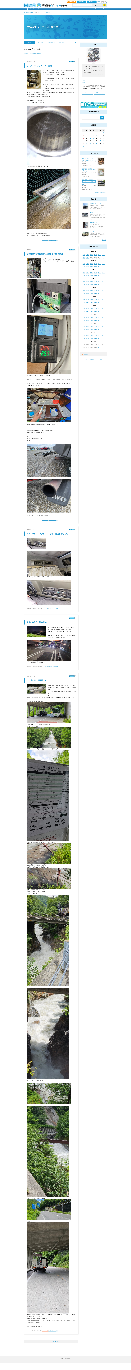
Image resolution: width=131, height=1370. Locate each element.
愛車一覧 (104, 240)
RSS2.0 (86, 354)
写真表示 (39, 53)
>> (105, 125)
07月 (84, 258)
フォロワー (99, 93)
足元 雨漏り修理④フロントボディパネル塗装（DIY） (89, 182)
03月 (91, 255)
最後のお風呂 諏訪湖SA (37, 622)
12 (93, 138)
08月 (87, 258)
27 (96, 143)
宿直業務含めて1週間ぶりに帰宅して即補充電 (45, 254)
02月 (87, 255)
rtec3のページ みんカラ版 (43, 26)
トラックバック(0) (53, 240)
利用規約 (92, 359)
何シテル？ (95, 74)
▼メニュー (73, 42)
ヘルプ (98, 1)
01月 (84, 255)
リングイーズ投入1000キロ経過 (39, 66)
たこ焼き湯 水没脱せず (36, 680)
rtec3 (83, 80)
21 (100, 141)
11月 (99, 266)
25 (90, 143)
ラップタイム (62, 42)
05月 (99, 255)
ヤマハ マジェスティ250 (95, 222)
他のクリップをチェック (100, 192)
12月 (103, 266)
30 (83, 146)
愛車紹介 (40, 42)
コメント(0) (45, 240)
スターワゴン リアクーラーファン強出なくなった (47, 534)
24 (87, 143)
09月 (91, 266)
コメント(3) (45, 1331)
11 (90, 138)
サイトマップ (98, 359)
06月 (103, 255)
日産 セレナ (92, 212)
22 (103, 141)
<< (82, 125)
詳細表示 (26, 53)
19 (93, 141)
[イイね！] (72, 61)
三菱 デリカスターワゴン (96, 203)
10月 (95, 266)
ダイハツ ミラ (93, 231)
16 (83, 141)
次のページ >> (55, 1341)
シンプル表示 (33, 53)
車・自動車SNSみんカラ (30, 12)
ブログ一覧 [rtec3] (45, 12)
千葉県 (84, 82)
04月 (95, 255)
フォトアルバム (51, 42)
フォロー (87, 93)
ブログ (38, 12)
